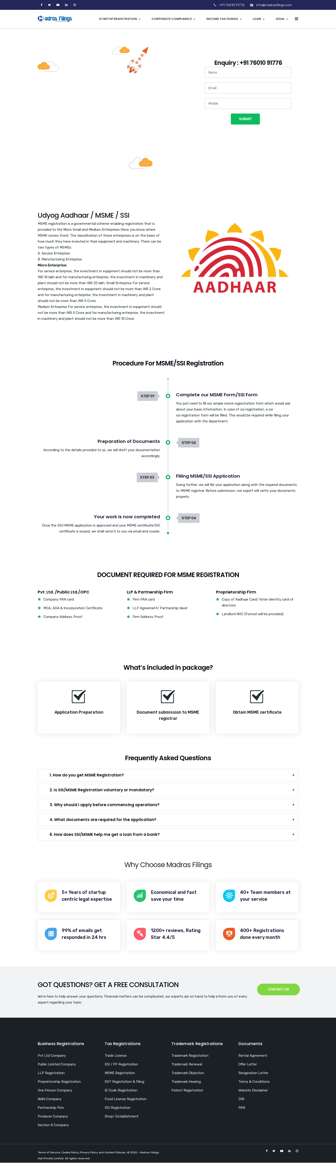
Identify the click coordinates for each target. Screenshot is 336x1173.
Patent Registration (187, 1090)
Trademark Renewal (186, 1064)
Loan (257, 19)
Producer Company (53, 1116)
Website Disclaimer (253, 1090)
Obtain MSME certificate (257, 712)
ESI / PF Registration (121, 1064)
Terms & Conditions (254, 1082)
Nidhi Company (49, 1099)
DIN (241, 1099)
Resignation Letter (253, 1073)
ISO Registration (118, 1108)
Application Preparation (79, 712)
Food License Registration (126, 1099)
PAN (241, 1108)
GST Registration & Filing (124, 1082)
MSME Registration (120, 1073)
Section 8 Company (53, 1125)
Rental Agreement (252, 1056)
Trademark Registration (189, 1056)
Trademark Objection (187, 1073)
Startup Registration (118, 19)
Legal (280, 19)
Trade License (116, 1056)
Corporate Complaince (172, 19)
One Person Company (55, 1090)
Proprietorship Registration (59, 1082)
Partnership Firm (51, 1108)
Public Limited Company (57, 1064)
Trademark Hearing (186, 1082)
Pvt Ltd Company (52, 1056)
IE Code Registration (121, 1090)
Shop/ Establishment (122, 1116)
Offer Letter (247, 1064)
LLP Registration (51, 1073)
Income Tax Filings (222, 19)
